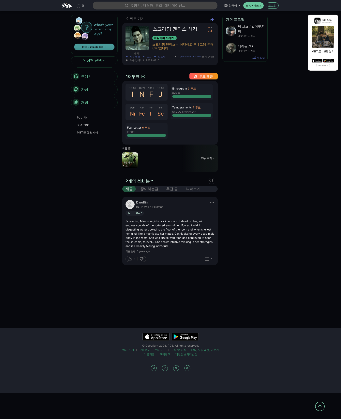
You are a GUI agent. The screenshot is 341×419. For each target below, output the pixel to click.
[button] (146, 131)
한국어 (233, 5)
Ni (132, 114)
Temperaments (182, 107)
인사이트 (160, 350)
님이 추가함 (196, 56)
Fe (142, 114)
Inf (160, 107)
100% (132, 88)
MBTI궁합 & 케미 (87, 132)
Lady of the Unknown (190, 56)
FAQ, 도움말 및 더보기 (205, 350)
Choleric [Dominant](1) (185, 111)
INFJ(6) (131, 132)
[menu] (94, 89)
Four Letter (134, 127)
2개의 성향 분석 (140, 181)
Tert (151, 107)
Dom (132, 107)
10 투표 (133, 76)
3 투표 (192, 88)
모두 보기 (206, 158)
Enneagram (179, 88)
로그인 (272, 5)
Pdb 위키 (83, 117)
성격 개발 (83, 125)
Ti (151, 114)
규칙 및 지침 (178, 350)
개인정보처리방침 (186, 354)
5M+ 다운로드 (323, 65)
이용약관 (149, 354)
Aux (142, 107)
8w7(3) (176, 92)
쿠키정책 (164, 354)
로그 (149, 56)
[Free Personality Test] (94, 34)
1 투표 (197, 107)
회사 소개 (128, 350)
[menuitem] (94, 76)
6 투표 (146, 127)
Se (160, 114)
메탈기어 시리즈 (164, 38)
